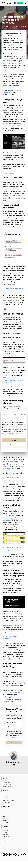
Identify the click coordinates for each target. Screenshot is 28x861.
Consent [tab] (5, 414)
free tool (10, 367)
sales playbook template (11, 625)
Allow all (14, 440)
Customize (13, 444)
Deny (14, 449)
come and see (12, 692)
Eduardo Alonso (8, 26)
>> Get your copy (9, 173)
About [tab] (23, 414)
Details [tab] (14, 414)
